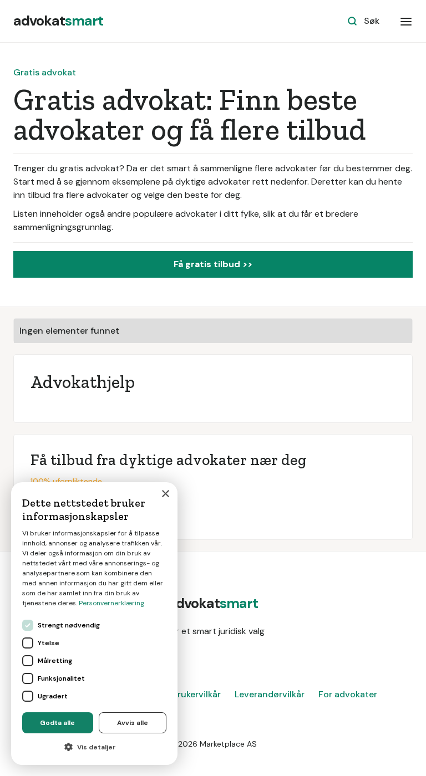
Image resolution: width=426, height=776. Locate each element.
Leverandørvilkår (270, 694)
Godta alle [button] (57, 722)
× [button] (165, 494)
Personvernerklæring (111, 603)
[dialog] (94, 623)
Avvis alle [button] (132, 722)
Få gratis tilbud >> (213, 264)
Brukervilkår (196, 694)
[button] (406, 21)
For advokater (347, 694)
